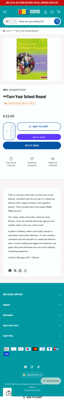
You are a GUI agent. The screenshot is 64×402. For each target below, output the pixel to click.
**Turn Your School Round (26, 31)
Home (8, 31)
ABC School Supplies (20, 384)
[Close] (9, 391)
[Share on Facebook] (10, 270)
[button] (4, 11)
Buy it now (32, 145)
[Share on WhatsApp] (20, 270)
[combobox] (39, 21)
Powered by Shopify (32, 390)
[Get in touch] (52, 11)
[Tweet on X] (15, 270)
